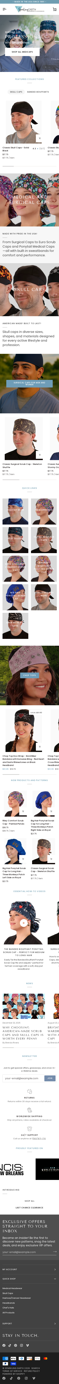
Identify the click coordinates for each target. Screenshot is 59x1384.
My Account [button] (10, 1269)
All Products (8, 1312)
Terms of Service (12, 1371)
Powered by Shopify (14, 1374)
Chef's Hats (8, 1307)
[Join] (53, 1251)
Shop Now (22, 54)
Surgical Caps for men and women (29, 383)
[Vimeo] (27, 1345)
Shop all (29, 1201)
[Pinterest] (15, 1345)
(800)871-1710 (39, 1138)
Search (35, 1368)
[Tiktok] (9, 1345)
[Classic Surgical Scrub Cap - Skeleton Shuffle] (24, 438)
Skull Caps (8, 1293)
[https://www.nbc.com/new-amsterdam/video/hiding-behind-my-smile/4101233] (36, 1169)
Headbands (9, 1302)
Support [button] (7, 1323)
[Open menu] (7, 9)
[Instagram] (21, 1345)
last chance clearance (29, 1207)
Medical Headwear (12, 1288)
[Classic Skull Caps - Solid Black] (24, 122)
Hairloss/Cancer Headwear (17, 1298)
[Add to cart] (40, 138)
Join (50, 1078)
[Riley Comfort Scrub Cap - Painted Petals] (15, 804)
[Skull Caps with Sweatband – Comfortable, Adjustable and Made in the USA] (29, 289)
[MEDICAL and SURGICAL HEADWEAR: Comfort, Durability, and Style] (29, 199)
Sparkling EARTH (14, 1368)
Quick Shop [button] (9, 1278)
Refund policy (32, 1371)
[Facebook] (4, 1345)
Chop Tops (29, 675)
